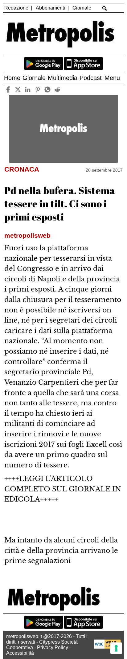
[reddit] (57, 89)
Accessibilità (20, 653)
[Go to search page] (104, 8)
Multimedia (62, 77)
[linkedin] (27, 89)
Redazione (16, 7)
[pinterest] (37, 89)
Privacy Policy (52, 647)
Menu (112, 77)
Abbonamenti (50, 7)
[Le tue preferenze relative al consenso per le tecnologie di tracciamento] (116, 648)
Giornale (81, 7)
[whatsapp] (47, 89)
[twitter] (18, 89)
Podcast (91, 77)
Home (12, 77)
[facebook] (8, 89)
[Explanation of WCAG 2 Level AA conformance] (107, 647)
